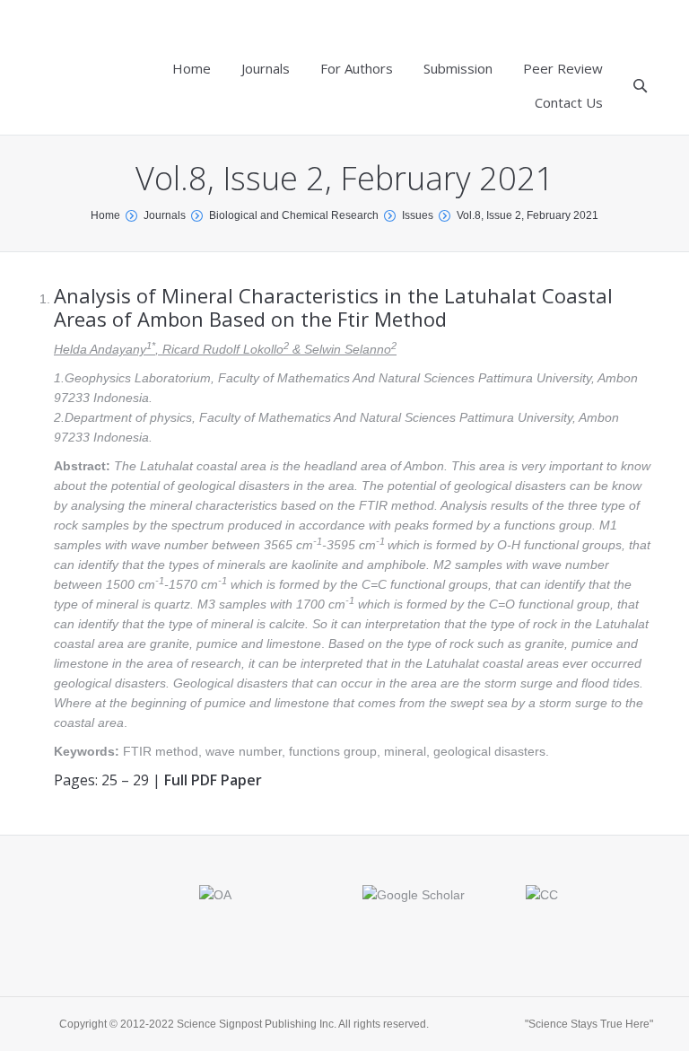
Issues (417, 215)
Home (105, 215)
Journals (165, 215)
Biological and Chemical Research (294, 215)
